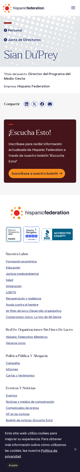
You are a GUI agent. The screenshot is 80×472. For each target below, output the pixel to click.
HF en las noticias (18, 414)
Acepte (13, 465)
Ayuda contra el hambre (22, 304)
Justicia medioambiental (22, 274)
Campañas (13, 363)
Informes (12, 369)
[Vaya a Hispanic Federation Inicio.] (32, 8)
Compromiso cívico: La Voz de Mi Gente (33, 317)
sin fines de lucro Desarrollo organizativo (34, 311)
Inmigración (14, 286)
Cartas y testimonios (20, 375)
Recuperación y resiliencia (23, 298)
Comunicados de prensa (22, 408)
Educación (13, 267)
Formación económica (21, 261)
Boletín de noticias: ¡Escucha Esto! (29, 420)
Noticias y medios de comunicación (30, 401)
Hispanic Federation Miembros (27, 337)
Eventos (11, 395)
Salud (9, 280)
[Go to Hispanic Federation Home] (40, 213)
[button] (73, 7)
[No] (75, 449)
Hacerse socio (16, 343)
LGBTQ (11, 292)
